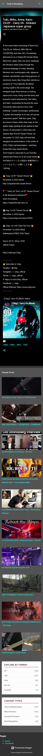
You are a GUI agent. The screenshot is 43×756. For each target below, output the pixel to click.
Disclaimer (9, 743)
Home (7, 741)
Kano (12, 345)
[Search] (39, 4)
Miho (19, 345)
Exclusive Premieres (21, 716)
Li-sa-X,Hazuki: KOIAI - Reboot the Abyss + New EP (21, 540)
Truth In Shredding (15, 4)
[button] (4, 34)
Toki (25, 345)
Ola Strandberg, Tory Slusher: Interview (17, 452)
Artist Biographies (21, 721)
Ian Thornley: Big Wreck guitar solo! (16, 567)
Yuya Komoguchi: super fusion (14, 653)
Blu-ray (21, 685)
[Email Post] (4, 342)
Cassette (21, 690)
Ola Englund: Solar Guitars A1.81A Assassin (19, 397)
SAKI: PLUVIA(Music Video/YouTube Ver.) (18, 595)
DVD (21, 676)
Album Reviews (21, 712)
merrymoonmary (27, 752)
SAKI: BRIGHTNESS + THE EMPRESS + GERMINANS (21, 425)
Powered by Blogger (23, 748)
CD (21, 671)
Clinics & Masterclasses (21, 707)
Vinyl (21, 680)
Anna (6, 345)
